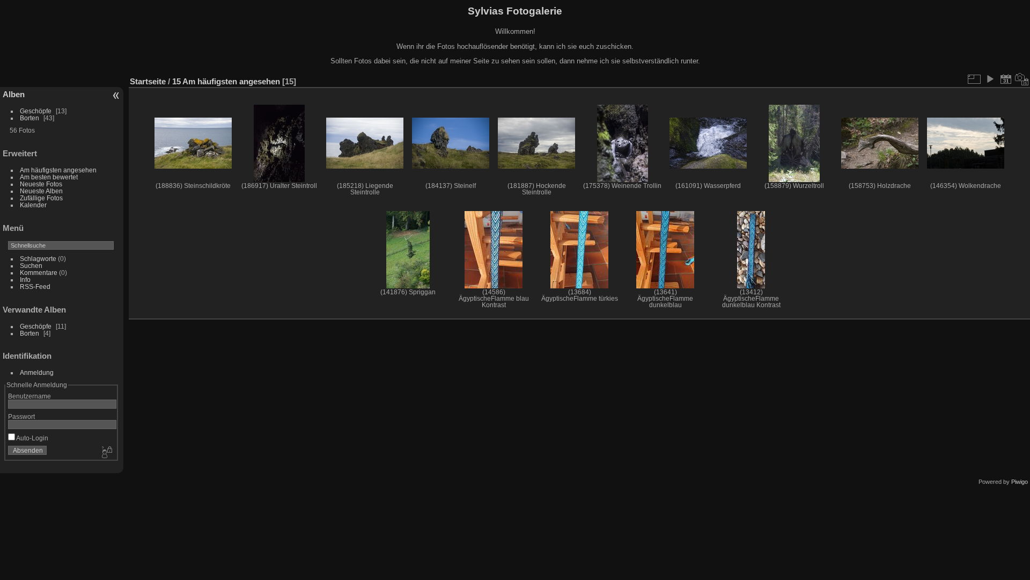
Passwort (21, 416)
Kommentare (38, 272)
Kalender (33, 204)
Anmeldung (37, 372)
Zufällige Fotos (41, 197)
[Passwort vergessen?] (106, 453)
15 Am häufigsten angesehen (226, 81)
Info (25, 279)
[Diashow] (990, 79)
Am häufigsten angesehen (58, 169)
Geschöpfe (36, 110)
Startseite (148, 81)
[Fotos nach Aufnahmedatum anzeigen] (1022, 79)
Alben (14, 94)
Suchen (31, 265)
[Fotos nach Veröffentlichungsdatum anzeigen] (1006, 79)
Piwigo (1019, 482)
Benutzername (29, 396)
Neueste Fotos (41, 183)
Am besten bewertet (49, 176)
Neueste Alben (41, 190)
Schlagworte (38, 258)
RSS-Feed (35, 286)
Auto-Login (31, 437)
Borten (29, 117)
